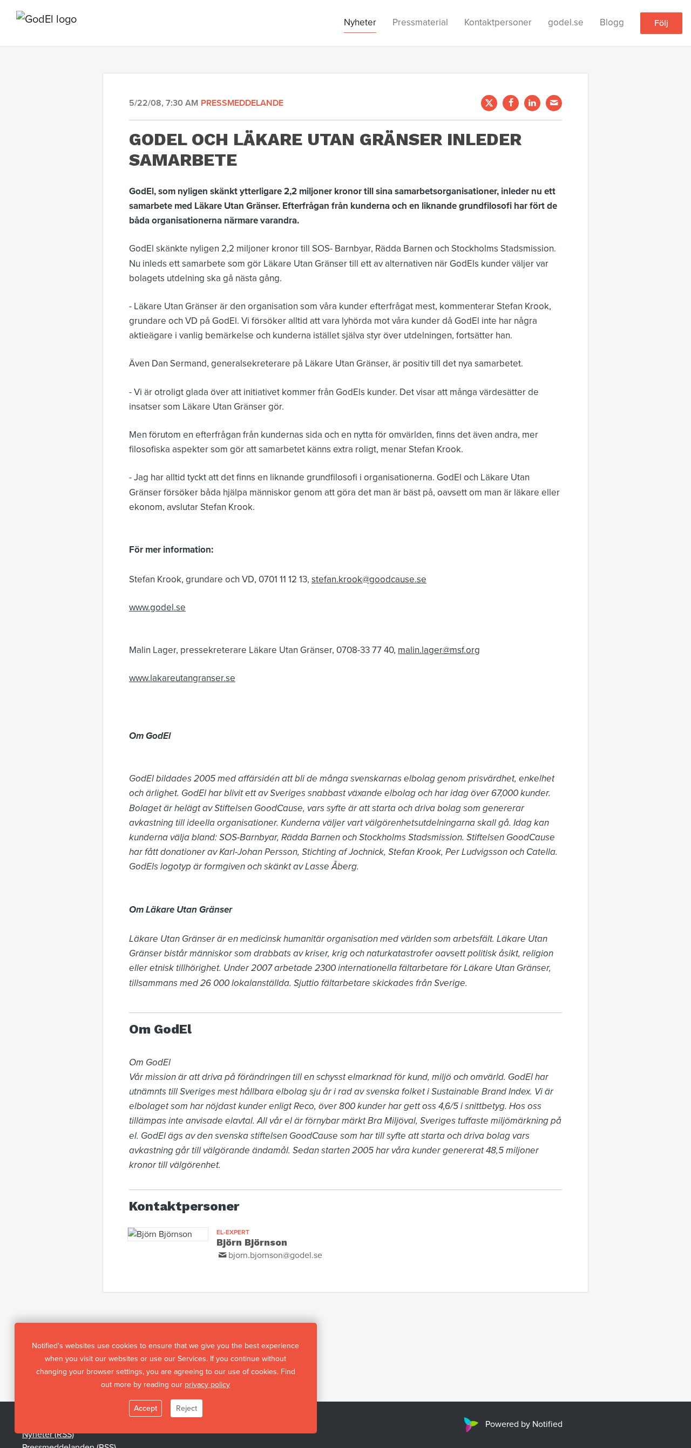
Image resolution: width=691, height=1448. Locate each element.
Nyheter (360, 22)
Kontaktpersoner (498, 22)
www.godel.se (157, 607)
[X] (489, 103)
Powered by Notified (524, 1424)
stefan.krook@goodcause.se (368, 579)
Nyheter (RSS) (48, 1434)
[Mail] (554, 103)
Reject (186, 1408)
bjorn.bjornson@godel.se (275, 1255)
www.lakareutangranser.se (182, 678)
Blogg (612, 22)
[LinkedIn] (532, 103)
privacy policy (207, 1384)
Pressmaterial (420, 22)
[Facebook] (511, 103)
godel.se (566, 22)
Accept (145, 1408)
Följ (661, 23)
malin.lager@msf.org (439, 650)
